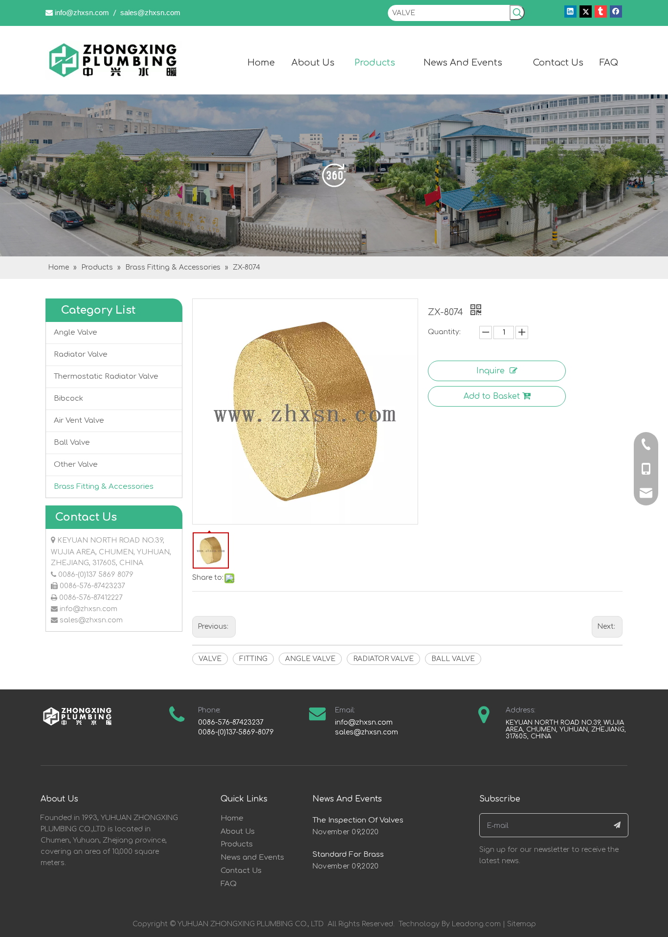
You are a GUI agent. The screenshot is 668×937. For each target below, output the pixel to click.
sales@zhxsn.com (150, 12)
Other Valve (76, 464)
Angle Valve (75, 332)
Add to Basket (492, 396)
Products (237, 844)
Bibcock (68, 398)
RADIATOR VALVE (383, 659)
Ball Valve (72, 442)
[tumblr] (601, 11)
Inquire (490, 370)
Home (232, 818)
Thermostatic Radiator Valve (106, 376)
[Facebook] (616, 11)
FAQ (229, 884)
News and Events (252, 857)
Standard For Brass (348, 854)
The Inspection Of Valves (357, 820)
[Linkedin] (570, 11)
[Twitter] (585, 11)
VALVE (210, 659)
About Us (238, 831)
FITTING (253, 659)
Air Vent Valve (79, 420)
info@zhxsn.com (82, 12)
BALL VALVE (453, 659)
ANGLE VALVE (310, 659)
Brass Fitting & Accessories (104, 486)
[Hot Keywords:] (517, 12)
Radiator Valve (81, 354)
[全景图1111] (334, 175)
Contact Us (241, 871)
